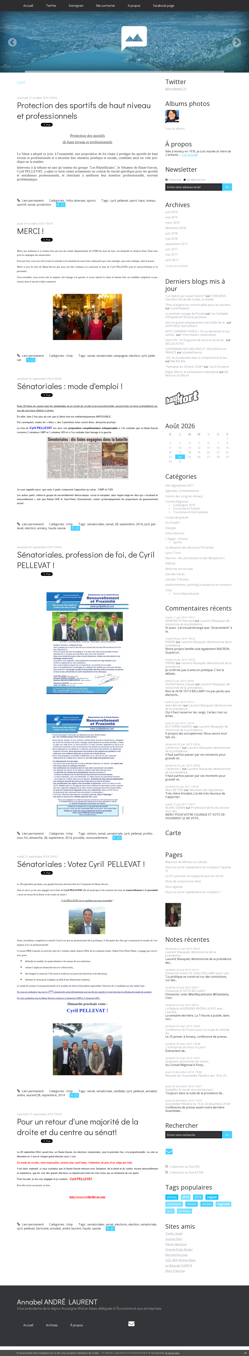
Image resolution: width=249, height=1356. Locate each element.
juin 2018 (171, 233)
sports (91, 201)
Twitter (51, 5)
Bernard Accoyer (176, 1255)
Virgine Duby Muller (179, 1250)
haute (87, 1228)
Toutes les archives (176, 266)
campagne (120, 356)
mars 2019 (172, 222)
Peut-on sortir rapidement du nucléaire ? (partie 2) (198, 869)
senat (31, 205)
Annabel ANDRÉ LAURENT (57, 1301)
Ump (69, 356)
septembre (127, 524)
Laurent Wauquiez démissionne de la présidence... (197, 622)
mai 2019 (171, 217)
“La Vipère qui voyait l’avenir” (185, 296)
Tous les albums (175, 128)
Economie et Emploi (186, 508)
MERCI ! (30, 230)
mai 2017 (171, 254)
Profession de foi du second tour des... (197, 809)
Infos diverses (75, 201)
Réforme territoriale (179, 569)
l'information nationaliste (198, 335)
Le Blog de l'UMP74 (178, 1266)
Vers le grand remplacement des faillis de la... (195, 322)
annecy (42, 528)
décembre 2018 (175, 228)
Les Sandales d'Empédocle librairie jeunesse (196, 315)
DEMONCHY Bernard (179, 621)
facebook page (163, 5)
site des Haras (175, 574)
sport (133, 201)
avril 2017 (171, 260)
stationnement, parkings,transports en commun (198, 584)
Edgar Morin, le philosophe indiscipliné (191, 372)
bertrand (42, 1228)
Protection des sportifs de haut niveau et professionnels (84, 110)
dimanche (35, 838)
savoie (96, 1228)
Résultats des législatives (206, 790)
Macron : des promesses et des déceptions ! (194, 558)
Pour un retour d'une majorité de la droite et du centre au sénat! (77, 1126)
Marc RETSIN (174, 790)
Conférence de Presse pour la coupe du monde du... (197, 1031)
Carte (173, 833)
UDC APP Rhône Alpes (180, 1260)
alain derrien (174, 705)
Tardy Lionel (173, 1233)
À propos (76, 1325)
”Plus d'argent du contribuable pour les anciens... (198, 305)
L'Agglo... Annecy (176, 539)
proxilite (78, 838)
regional (223, 1204)
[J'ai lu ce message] (245, 1352)
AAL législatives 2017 (179, 485)
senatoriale (104, 356)
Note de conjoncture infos (183, 881)
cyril (113, 201)
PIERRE (170, 642)
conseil (206, 1204)
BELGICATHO (174, 344)
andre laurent (71, 1228)
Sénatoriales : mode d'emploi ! (70, 385)
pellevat (122, 201)
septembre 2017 (176, 244)
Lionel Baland (180, 308)
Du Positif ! (172, 522)
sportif (21, 205)
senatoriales (95, 524)
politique (184, 1211)
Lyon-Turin (173, 553)
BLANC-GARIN (175, 808)
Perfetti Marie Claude (179, 684)
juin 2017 (171, 249)
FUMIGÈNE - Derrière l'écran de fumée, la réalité (196, 297)
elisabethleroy (192, 352)
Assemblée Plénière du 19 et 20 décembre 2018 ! (198, 1104)
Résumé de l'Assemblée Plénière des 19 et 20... (196, 1076)
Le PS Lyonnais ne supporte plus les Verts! (194, 876)
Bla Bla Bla (178, 361)
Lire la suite (190, 155)
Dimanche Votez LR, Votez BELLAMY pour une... (197, 973)
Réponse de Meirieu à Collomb (186, 862)
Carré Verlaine (219, 367)
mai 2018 (171, 238)
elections (121, 1224)
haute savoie (57, 528)
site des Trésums (177, 579)
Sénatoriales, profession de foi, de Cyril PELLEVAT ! (85, 559)
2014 (139, 524)
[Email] (169, 1151)
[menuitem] (28, 5)
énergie (170, 528)
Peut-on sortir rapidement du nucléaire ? (193, 892)
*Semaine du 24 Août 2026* (184, 367)
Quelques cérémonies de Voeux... (187, 1061)
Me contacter (105, 5)
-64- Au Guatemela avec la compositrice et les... (196, 358)
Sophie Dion (173, 1239)
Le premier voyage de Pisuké (185, 314)
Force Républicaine (186, 593)
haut (141, 201)
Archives (52, 1325)
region (212, 1197)
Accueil (28, 5)
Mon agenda (174, 887)
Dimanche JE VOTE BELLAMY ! (185, 991)
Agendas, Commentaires (182, 491)
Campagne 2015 (184, 505)
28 (116, 524)
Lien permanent (32, 201)
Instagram (76, 5)
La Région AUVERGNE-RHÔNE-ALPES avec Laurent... (194, 1010)
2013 (198, 1197)
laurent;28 (33, 1095)
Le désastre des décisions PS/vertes (189, 547)
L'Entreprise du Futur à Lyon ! (185, 1047)
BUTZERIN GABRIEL (179, 726)
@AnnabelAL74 (175, 89)
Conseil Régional (176, 501)
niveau (150, 201)
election (134, 356)
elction (91, 834)
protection (44, 205)
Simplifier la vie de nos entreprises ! (189, 1090)
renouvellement (97, 838)
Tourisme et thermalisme (190, 512)
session (191, 1204)
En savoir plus (172, 1353)
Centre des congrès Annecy (184, 496)
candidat (119, 1091)
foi (26, 838)
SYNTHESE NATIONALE (181, 326)
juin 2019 (171, 212)
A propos (134, 5)
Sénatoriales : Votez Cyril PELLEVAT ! (81, 863)
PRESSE (170, 563)
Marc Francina (175, 1271)
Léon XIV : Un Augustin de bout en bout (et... (195, 340)
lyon (170, 1211)
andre (21, 1095)
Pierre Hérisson (176, 1244)
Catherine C (173, 748)
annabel (151, 1091)
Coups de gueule (176, 517)
